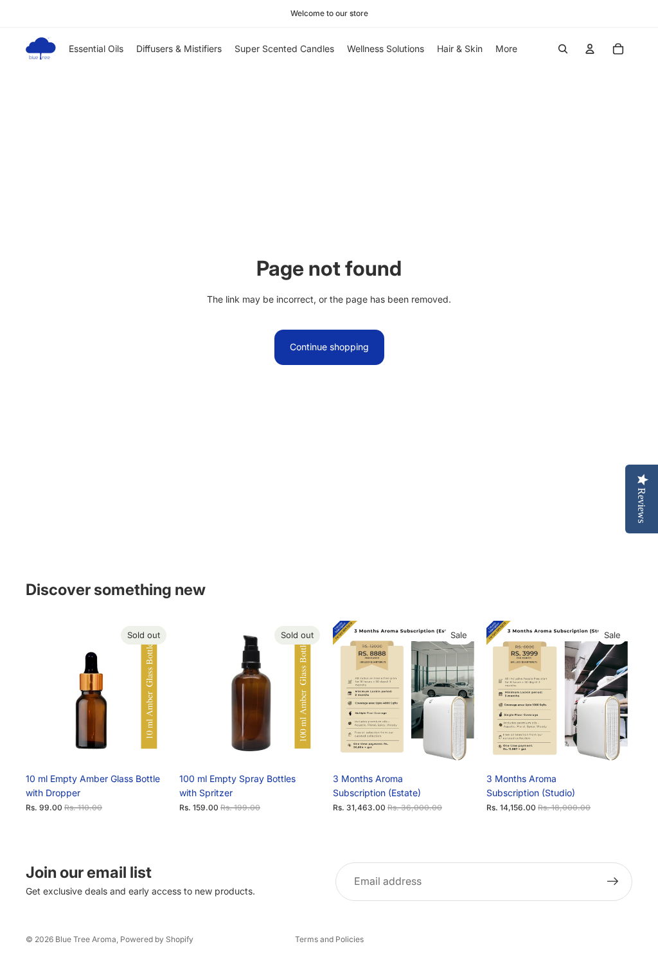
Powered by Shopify (156, 939)
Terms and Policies (329, 939)
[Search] (563, 49)
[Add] (458, 746)
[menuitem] (506, 49)
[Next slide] (157, 693)
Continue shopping (329, 346)
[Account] (590, 49)
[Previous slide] (40, 693)
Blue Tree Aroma (85, 939)
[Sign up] (613, 881)
